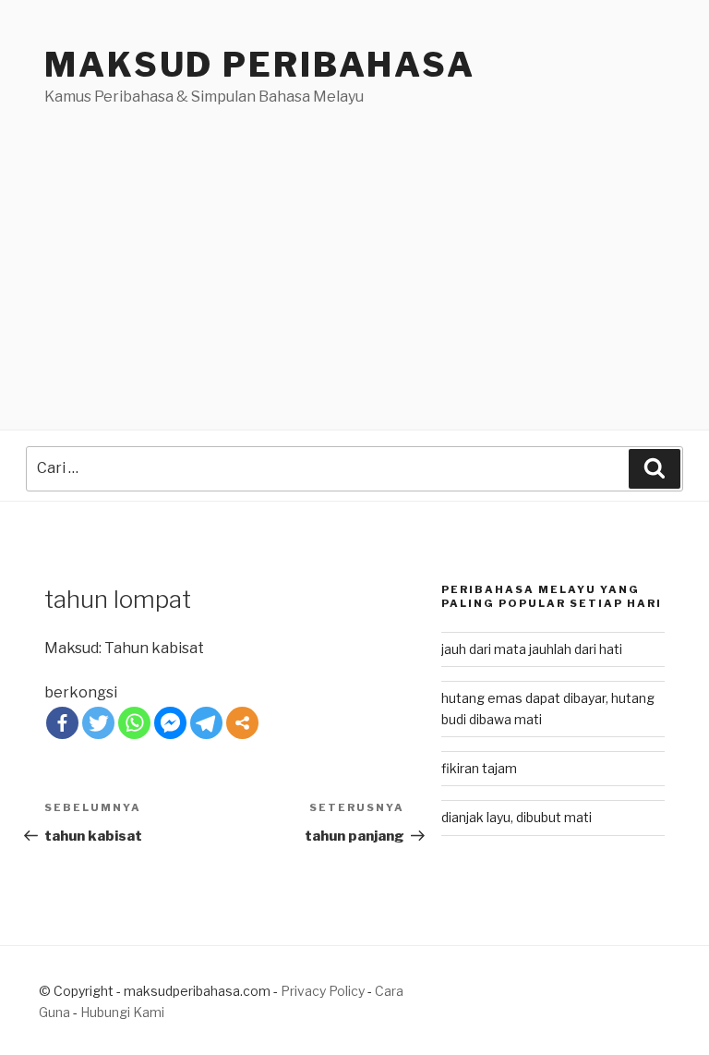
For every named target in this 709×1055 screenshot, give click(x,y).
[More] (242, 723)
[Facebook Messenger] (170, 723)
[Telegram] (206, 723)
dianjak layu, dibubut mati (516, 817)
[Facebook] (62, 723)
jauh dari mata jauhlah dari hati (531, 649)
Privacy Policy (323, 991)
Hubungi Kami (122, 1012)
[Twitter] (98, 723)
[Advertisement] (354, 246)
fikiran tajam (479, 768)
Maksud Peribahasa (259, 64)
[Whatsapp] (134, 723)
